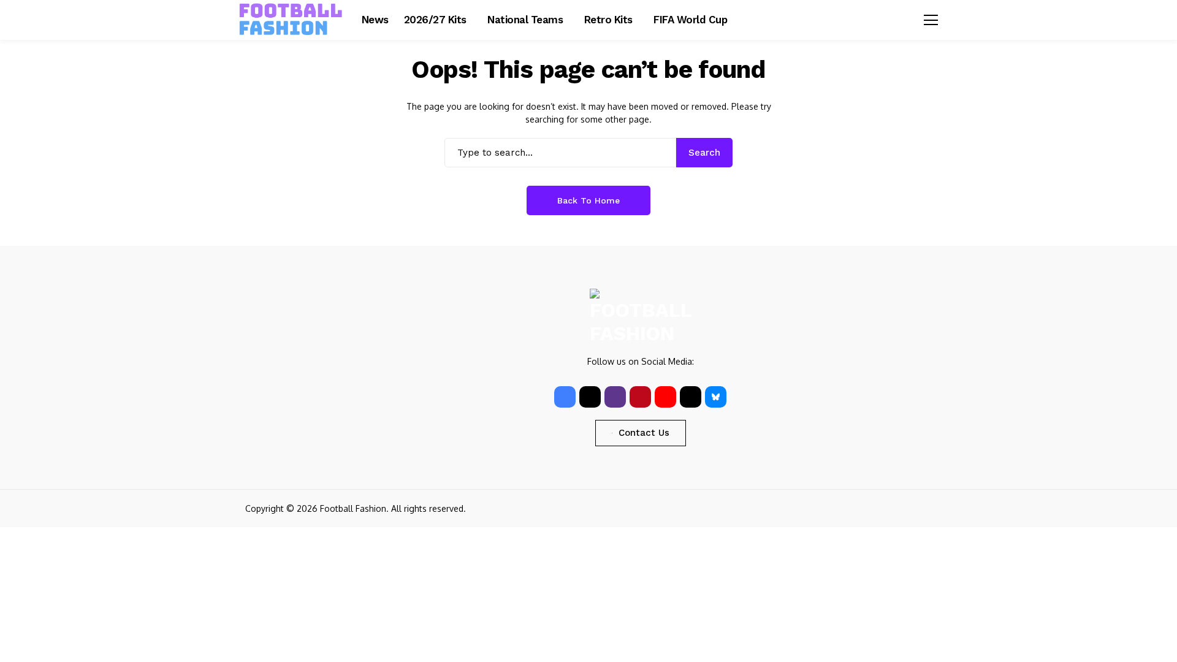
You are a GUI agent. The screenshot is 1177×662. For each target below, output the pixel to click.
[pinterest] (640, 397)
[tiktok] (690, 397)
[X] (590, 397)
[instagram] (615, 397)
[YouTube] (665, 397)
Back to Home (588, 200)
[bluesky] (715, 397)
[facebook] (565, 397)
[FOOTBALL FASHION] (291, 19)
